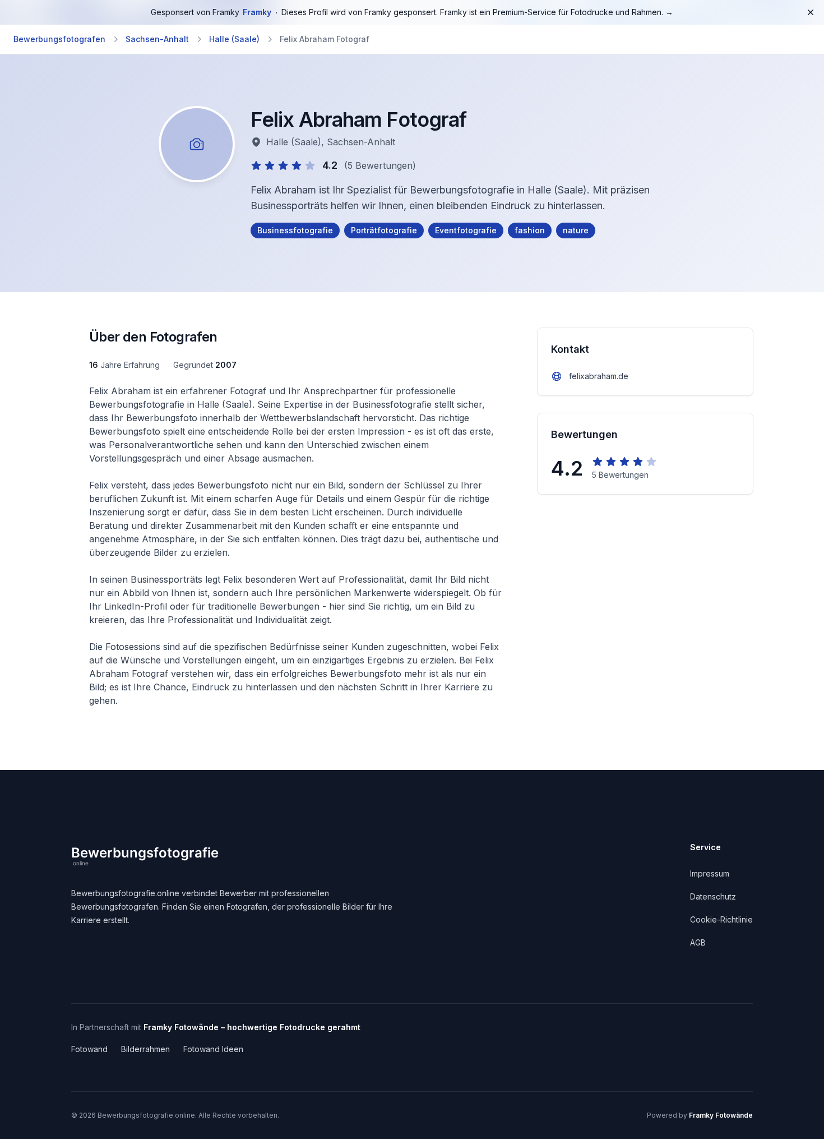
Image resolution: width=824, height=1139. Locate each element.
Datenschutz (713, 896)
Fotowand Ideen (213, 1049)
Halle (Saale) (234, 39)
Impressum (709, 873)
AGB (698, 942)
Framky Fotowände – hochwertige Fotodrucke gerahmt (251, 1027)
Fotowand (89, 1049)
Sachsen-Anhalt (157, 39)
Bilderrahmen (145, 1049)
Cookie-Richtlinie (721, 919)
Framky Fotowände (721, 1115)
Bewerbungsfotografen (59, 39)
